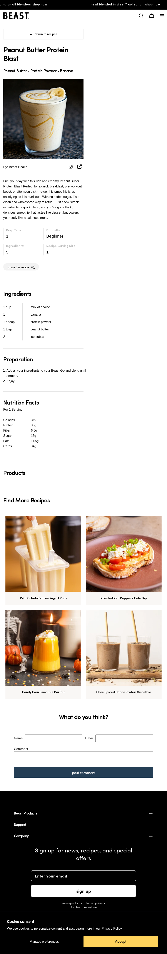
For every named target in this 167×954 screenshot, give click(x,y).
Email (89, 738)
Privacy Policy (112, 928)
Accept (120, 941)
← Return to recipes (43, 34)
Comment (21, 749)
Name (18, 738)
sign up (83, 891)
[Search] (141, 15)
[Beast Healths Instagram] (71, 166)
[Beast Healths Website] (79, 166)
